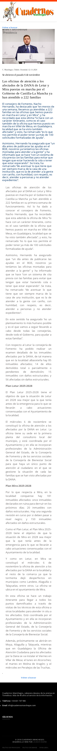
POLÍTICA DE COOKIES (29, 747)
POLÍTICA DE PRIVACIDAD (11, 747)
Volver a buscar (9, 27)
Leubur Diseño (40, 742)
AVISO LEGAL (43, 747)
